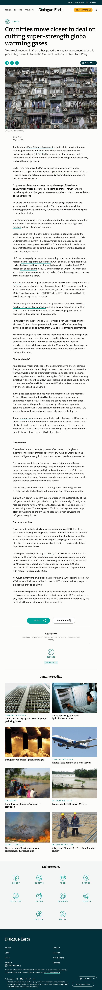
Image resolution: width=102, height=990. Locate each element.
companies (25, 418)
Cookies (56, 952)
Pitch (7, 957)
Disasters (10, 801)
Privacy (56, 947)
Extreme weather (62, 801)
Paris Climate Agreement (40, 147)
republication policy (59, 970)
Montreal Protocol (27, 178)
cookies (14, 986)
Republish (79, 2)
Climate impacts (14, 845)
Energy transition (63, 845)
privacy (65, 984)
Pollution (16, 901)
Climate (39, 883)
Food (63, 883)
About (71, 2)
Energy (16, 883)
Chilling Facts (54, 501)
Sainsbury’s (50, 553)
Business (63, 901)
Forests (86, 901)
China (18, 282)
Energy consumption (23, 369)
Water (62, 919)
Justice (39, 919)
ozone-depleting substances (36, 261)
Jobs (7, 952)
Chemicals (51, 663)
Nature (86, 883)
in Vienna (39, 150)
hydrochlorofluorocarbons (64, 171)
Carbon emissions (15, 715)
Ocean (39, 901)
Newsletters (82, 10)
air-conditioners (28, 268)
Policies (56, 962)
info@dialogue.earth (52, 972)
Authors (8, 962)
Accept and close (83, 984)
